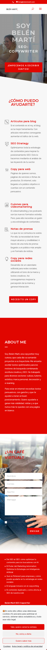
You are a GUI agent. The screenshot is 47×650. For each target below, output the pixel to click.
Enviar (34, 531)
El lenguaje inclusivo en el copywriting (23, 586)
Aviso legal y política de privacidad (27, 646)
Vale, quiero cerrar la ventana (23, 627)
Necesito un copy (23, 299)
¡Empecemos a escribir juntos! (23, 67)
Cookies (7, 646)
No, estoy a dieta (23, 634)
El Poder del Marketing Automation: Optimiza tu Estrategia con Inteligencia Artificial (23, 569)
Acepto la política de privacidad (24, 522)
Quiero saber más (23, 641)
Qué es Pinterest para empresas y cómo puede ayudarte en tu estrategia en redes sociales (24, 579)
